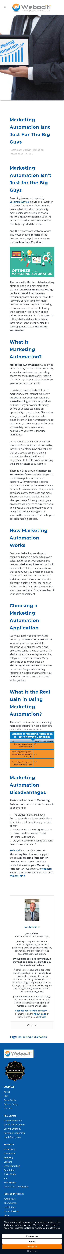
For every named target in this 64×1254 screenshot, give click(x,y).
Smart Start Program (14, 1124)
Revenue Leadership (14, 1132)
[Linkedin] (36, 1025)
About (7, 1091)
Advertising (9, 1149)
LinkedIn (41, 1016)
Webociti (15, 850)
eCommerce (10, 1202)
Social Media (10, 1174)
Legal (6, 1215)
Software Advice (19, 201)
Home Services (11, 1211)
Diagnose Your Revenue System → (32, 1010)
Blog (6, 1095)
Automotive (10, 1198)
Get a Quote (10, 1099)
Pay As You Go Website (16, 1186)
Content (8, 1161)
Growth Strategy (12, 1128)
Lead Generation (12, 1136)
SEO (6, 1178)
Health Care (10, 1206)
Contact (8, 1108)
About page (40, 1013)
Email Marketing (12, 1165)
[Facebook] (32, 1025)
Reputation (9, 1169)
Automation (9, 1153)
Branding (8, 1157)
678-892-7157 (17, 876)
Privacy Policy (11, 1104)
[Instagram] (27, 1025)
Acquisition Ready (13, 1120)
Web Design (10, 1182)
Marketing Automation (32, 1037)
